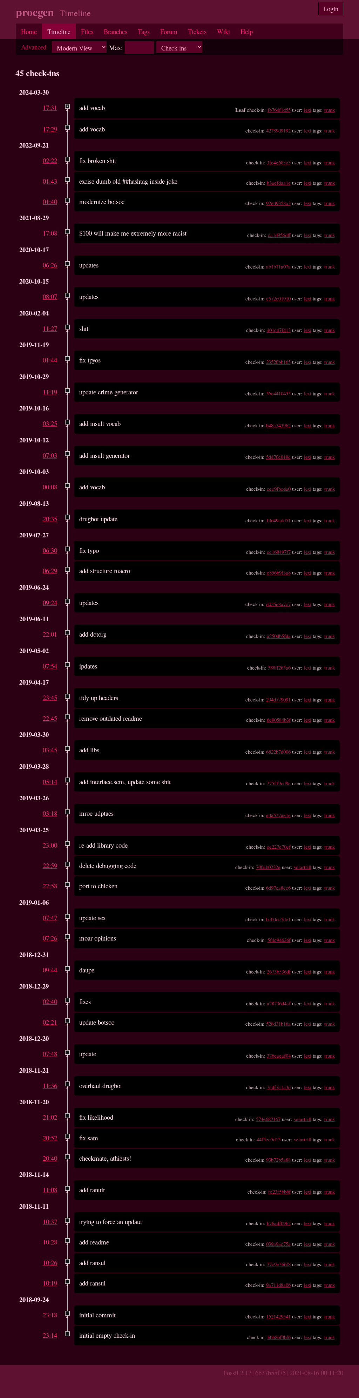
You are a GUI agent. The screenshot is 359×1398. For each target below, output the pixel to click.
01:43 (50, 181)
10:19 (50, 1282)
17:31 (50, 107)
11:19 (50, 391)
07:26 (50, 938)
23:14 (50, 1335)
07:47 (50, 917)
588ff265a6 (279, 667)
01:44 (50, 359)
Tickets (197, 31)
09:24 (50, 602)
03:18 (50, 813)
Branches (115, 31)
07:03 (50, 455)
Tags (144, 31)
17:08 (50, 233)
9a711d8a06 (278, 1284)
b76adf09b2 (279, 1223)
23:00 (50, 845)
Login (330, 8)
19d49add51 (278, 520)
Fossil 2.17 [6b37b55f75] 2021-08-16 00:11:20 (283, 1372)
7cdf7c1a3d (279, 1087)
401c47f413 (279, 329)
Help (247, 31)
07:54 (50, 665)
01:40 (50, 201)
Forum (168, 31)
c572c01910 (278, 298)
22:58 (50, 885)
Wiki (223, 31)
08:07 (50, 296)
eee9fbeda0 (279, 488)
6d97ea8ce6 (278, 887)
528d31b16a (278, 1023)
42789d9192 (278, 130)
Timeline (58, 31)
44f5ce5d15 (268, 1139)
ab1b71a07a (278, 266)
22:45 (50, 718)
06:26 (50, 264)
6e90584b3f (279, 719)
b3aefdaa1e (279, 182)
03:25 (50, 423)
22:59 (50, 865)
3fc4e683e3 (279, 162)
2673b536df (279, 971)
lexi (307, 109)
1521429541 (278, 1316)
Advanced (33, 46)
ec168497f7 (279, 551)
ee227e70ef (279, 846)
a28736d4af (279, 1003)
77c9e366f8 (279, 1264)
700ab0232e (268, 866)
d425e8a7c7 (278, 604)
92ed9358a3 (278, 202)
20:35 (50, 518)
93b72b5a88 (278, 1159)
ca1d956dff (279, 234)
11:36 (50, 1085)
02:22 (50, 160)
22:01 (50, 634)
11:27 (50, 328)
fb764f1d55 (279, 109)
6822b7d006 (278, 751)
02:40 (50, 1001)
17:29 (50, 128)
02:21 (50, 1022)
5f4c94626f (279, 939)
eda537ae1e (278, 815)
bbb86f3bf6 (279, 1337)
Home (29, 31)
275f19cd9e (279, 783)
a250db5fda (279, 635)
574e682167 (268, 1118)
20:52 (50, 1137)
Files (87, 31)
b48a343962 (278, 425)
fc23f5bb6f (279, 1191)
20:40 (50, 1158)
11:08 (50, 1189)
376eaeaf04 (279, 1055)
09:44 (50, 969)
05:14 (50, 781)
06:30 (50, 550)
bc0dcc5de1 (278, 919)
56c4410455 (278, 393)
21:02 (50, 1117)
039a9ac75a (278, 1243)
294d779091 (278, 699)
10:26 (50, 1262)
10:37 (50, 1221)
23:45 (50, 697)
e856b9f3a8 (279, 572)
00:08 (50, 486)
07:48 (50, 1053)
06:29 (50, 570)
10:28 (50, 1241)
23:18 (50, 1314)
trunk (329, 109)
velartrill (302, 866)
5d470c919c (278, 456)
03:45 (50, 749)
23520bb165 (278, 361)
